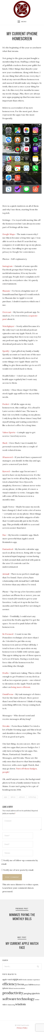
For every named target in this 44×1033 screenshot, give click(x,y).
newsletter (21, 988)
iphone (13, 797)
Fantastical (7, 549)
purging (28, 993)
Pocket (5, 404)
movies (16, 988)
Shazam (6, 291)
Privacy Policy (22, 1028)
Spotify (5, 351)
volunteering (11, 1005)
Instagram (7, 266)
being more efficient (20, 687)
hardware (37, 985)
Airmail (5, 574)
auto (21, 979)
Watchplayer (8, 326)
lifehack (11, 988)
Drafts (5, 673)
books (25, 980)
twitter (37, 999)
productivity (12, 992)
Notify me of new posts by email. (18, 870)
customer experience (33, 980)
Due (4, 535)
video (4, 1004)
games (26, 985)
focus (20, 984)
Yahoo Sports (8, 432)
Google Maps (8, 234)
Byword (6, 471)
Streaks (6, 726)
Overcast (6, 312)
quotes (36, 993)
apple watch (7, 979)
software (22, 797)
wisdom (20, 1004)
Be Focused (7, 634)
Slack (4, 443)
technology (32, 797)
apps (5, 797)
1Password (7, 457)
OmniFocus (7, 694)
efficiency (9, 984)
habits (31, 984)
